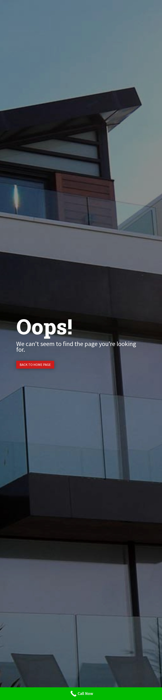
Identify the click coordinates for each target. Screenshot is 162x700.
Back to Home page (35, 364)
